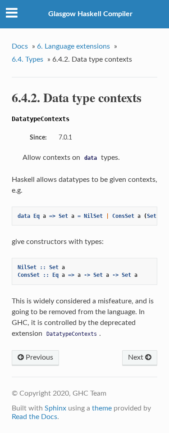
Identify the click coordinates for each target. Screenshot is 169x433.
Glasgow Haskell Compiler (90, 14)
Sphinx (55, 408)
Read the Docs (34, 416)
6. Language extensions (73, 46)
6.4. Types (27, 59)
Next (136, 357)
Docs (20, 46)
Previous (38, 357)
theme (102, 408)
